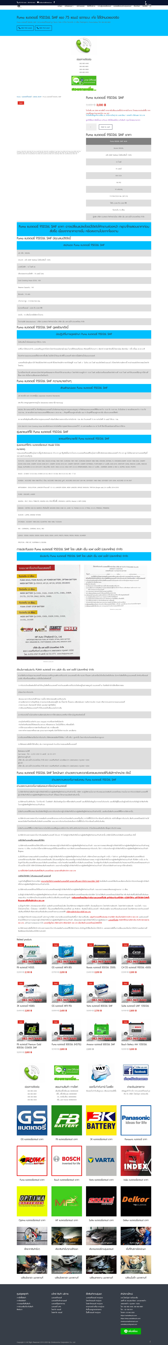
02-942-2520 (130, 1312)
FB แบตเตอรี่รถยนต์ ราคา (67, 1139)
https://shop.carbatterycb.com (130, 1318)
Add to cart (105, 127)
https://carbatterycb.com (129, 1315)
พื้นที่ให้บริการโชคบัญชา (136, 1249)
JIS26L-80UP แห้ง (30, 151)
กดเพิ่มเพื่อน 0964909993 (68, 1096)
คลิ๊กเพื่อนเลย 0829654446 (69, 1090)
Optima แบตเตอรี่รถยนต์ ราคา (32, 1220)
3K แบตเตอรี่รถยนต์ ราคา (101, 1139)
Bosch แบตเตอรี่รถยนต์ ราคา (66, 1180)
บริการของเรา (81, 6)
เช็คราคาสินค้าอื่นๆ (32, 1249)
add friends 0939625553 (68, 1099)
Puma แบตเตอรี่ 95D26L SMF (40, 152)
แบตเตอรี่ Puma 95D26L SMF (48, 154)
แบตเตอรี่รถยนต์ (26, 96)
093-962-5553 (84, 72)
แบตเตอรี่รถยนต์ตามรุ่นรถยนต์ (122, 6)
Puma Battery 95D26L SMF (29, 152)
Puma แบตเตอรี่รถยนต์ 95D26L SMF (52, 152)
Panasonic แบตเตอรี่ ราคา (136, 1139)
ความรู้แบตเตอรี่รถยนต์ (104, 6)
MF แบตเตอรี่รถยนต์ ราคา (66, 1220)
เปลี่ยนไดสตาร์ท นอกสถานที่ (66, 1278)
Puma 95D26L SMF (20, 152)
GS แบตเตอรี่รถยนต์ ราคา (32, 1139)
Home (18, 96)
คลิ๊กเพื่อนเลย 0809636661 (68, 1093)
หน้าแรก (60, 6)
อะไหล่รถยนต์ (68, 6)
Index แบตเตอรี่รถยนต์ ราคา (136, 1180)
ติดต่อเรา (145, 6)
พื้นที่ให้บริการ (91, 6)
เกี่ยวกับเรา (137, 6)
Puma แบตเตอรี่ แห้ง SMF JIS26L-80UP (41, 151)
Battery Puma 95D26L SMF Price (74, 151)
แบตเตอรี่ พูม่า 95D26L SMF (59, 154)
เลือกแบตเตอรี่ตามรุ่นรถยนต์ (101, 1249)
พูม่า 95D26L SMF (63, 152)
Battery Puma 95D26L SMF (63, 151)
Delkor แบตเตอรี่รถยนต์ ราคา (136, 1220)
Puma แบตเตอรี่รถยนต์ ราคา (32, 1180)
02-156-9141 (129, 1309)
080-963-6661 (44, 28)
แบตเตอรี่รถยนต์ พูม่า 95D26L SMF (71, 154)
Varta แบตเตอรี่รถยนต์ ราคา (101, 1180)
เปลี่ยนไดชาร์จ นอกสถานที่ (32, 1278)
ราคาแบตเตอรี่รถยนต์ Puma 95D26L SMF (35, 154)
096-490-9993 (84, 69)
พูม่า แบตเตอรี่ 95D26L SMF (72, 152)
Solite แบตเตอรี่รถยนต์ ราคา (101, 1220)
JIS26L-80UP (37, 96)
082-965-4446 (26, 28)
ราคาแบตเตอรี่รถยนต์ (141, 1090)
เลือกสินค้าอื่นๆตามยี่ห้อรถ (66, 1249)
